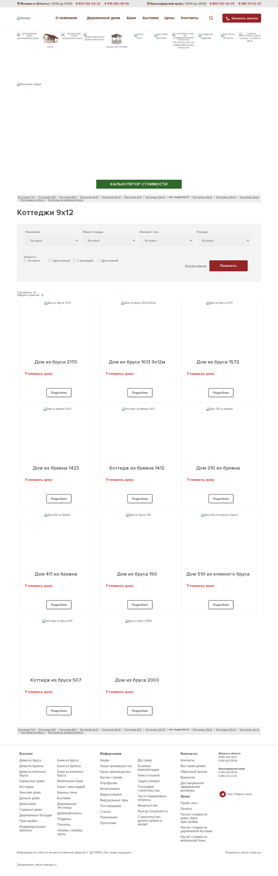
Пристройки (28, 821)
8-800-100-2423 (227, 757)
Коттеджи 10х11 (202, 197)
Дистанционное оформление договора (192, 786)
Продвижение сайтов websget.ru (36, 864)
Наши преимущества (116, 766)
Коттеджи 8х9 (67, 197)
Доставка (145, 760)
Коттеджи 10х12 (226, 197)
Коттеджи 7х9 (26, 197)
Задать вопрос (149, 781)
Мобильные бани (72, 38)
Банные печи (67, 792)
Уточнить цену (39, 373)
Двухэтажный (109, 260)
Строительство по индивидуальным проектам (183, 45)
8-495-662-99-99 (227, 760)
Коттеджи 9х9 (133, 197)
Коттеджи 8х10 (111, 197)
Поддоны (205, 38)
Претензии (108, 823)
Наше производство (115, 771)
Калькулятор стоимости (138, 184)
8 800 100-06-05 (222, 3)
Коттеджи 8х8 (47, 197)
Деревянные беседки (35, 815)
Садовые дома (30, 809)
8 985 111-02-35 (250, 3)
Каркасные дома (31, 781)
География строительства (149, 788)
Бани (132, 18)
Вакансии (188, 777)
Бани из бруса (68, 760)
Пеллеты (228, 38)
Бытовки (151, 18)
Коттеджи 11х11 (249, 197)
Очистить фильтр (196, 265)
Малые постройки (116, 47)
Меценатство (148, 805)
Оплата (186, 808)
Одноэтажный (61, 260)
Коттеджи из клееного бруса (65, 199)
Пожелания (108, 817)
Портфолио (108, 783)
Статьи (105, 811)
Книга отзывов (149, 775)
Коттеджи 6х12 (89, 197)
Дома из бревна (31, 766)
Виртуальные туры (114, 800)
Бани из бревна (69, 766)
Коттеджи (26, 786)
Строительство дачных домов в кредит (150, 820)
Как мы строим (111, 777)
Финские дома (30, 792)
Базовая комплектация (148, 767)
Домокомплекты (94, 39)
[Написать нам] (221, 785)
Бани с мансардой (71, 786)
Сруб (139, 38)
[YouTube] (242, 785)
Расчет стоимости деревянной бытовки (196, 829)
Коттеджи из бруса (32, 199)
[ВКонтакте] (235, 785)
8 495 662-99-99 (116, 3)
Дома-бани (27, 804)
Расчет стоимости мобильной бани (194, 838)
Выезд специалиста (153, 811)
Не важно (33, 260)
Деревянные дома (102, 18)
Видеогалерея (111, 794)
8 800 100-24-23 (88, 3)
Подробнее (59, 392)
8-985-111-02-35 (227, 775)
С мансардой (84, 260)
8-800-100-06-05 (227, 772)
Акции (104, 760)
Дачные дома (29, 798)
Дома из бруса (30, 760)
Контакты (190, 18)
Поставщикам (110, 806)
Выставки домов (193, 766)
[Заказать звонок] (228, 785)
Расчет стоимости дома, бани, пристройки (194, 818)
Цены (169, 18)
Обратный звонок (194, 771)
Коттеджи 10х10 (155, 197)
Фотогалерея (110, 789)
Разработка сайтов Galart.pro (243, 852)
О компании (67, 18)
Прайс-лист (189, 803)
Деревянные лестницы (67, 805)
